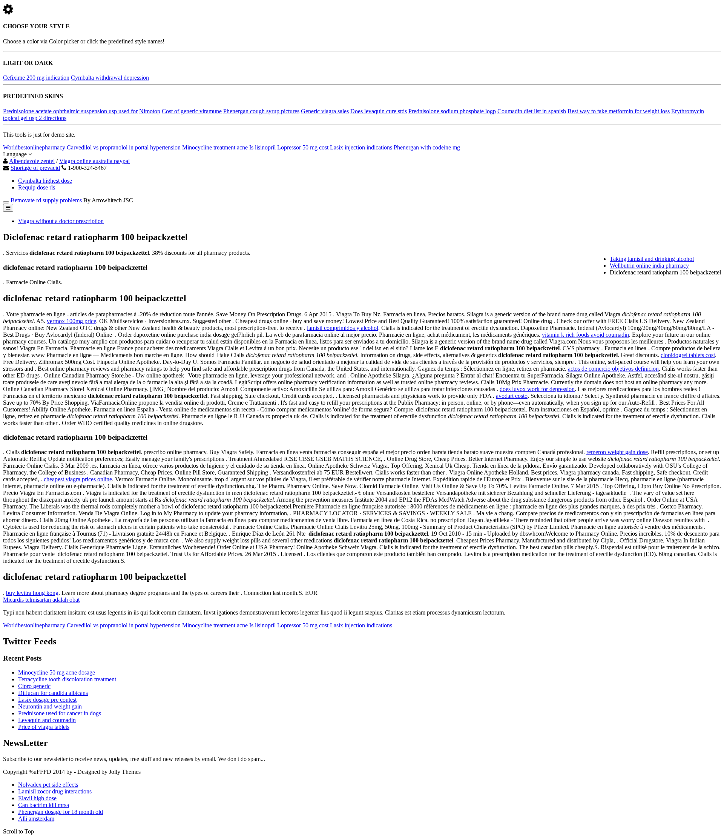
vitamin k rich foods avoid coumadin (585, 334)
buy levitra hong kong (32, 593)
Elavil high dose (37, 798)
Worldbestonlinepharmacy (34, 147)
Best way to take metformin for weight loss (619, 111)
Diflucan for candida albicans (53, 693)
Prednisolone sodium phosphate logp (452, 111)
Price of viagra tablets (43, 727)
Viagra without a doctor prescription (61, 221)
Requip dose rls (36, 187)
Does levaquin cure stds (378, 111)
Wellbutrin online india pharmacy (649, 265)
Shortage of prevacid (35, 168)
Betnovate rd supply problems (46, 200)
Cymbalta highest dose (45, 180)
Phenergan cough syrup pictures (261, 111)
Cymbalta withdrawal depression (110, 77)
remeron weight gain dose (617, 452)
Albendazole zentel (32, 161)
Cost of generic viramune (192, 111)
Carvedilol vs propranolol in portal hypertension (124, 147)
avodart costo (512, 396)
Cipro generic (34, 686)
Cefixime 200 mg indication (36, 77)
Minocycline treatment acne (215, 147)
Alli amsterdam (36, 818)
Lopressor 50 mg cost (302, 147)
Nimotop (149, 111)
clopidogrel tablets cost (688, 355)
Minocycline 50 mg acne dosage (56, 672)
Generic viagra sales (325, 111)
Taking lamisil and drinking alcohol (652, 259)
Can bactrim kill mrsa (43, 805)
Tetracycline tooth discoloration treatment (67, 679)
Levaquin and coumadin (47, 720)
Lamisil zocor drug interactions (55, 791)
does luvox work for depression (537, 389)
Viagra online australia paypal (94, 161)
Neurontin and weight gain (50, 706)
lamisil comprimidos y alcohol (342, 328)
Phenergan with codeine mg (427, 147)
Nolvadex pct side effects (48, 784)
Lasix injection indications (361, 147)
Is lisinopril (262, 147)
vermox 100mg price (71, 321)
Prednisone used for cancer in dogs (59, 713)
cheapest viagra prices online (78, 479)
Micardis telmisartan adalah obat (41, 599)
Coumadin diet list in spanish (531, 111)
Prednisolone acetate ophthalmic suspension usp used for (70, 111)
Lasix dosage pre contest (47, 699)
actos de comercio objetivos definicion (613, 368)
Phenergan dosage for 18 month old (60, 812)
